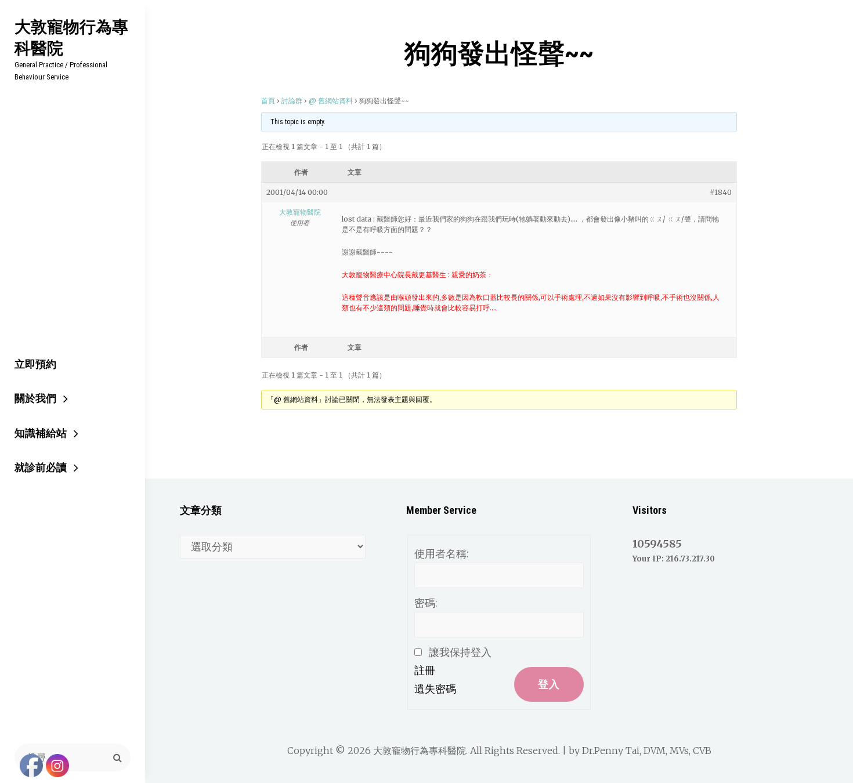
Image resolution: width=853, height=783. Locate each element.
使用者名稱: (441, 554)
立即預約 (35, 364)
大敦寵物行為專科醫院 (71, 37)
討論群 (291, 100)
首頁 (268, 100)
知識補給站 (41, 433)
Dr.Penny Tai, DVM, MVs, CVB (646, 750)
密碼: (426, 603)
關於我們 (35, 398)
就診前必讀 (41, 467)
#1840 (721, 192)
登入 (549, 684)
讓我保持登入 (460, 652)
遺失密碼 (435, 689)
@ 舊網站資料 (331, 100)
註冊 (424, 670)
